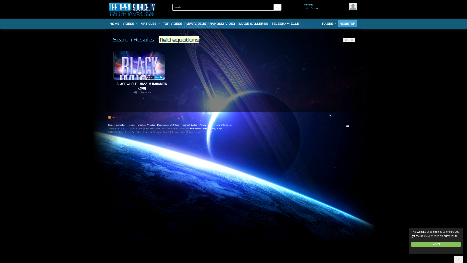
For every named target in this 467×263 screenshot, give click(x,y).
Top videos (173, 23)
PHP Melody (195, 128)
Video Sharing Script (212, 128)
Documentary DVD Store (168, 124)
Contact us (121, 124)
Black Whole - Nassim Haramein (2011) (142, 86)
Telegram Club (286, 23)
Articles (149, 23)
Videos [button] (129, 23)
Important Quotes (189, 124)
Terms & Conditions (223, 124)
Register (315, 8)
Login (306, 8)
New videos (196, 23)
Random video (222, 23)
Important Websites (146, 124)
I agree (436, 244)
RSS (113, 117)
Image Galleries (253, 23)
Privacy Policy (205, 124)
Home (114, 23)
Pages (328, 23)
